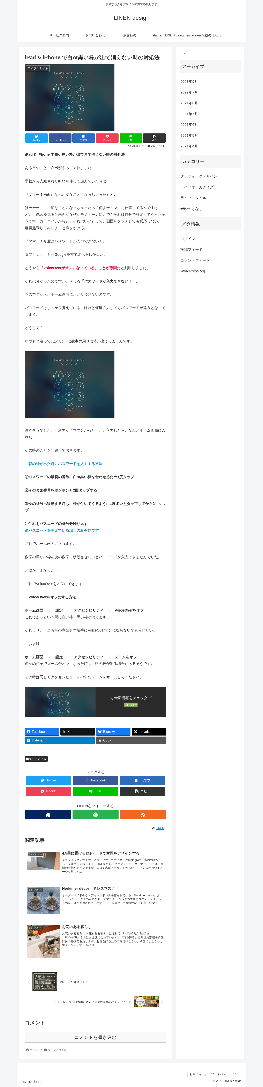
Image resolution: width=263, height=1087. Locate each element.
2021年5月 (189, 135)
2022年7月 (189, 92)
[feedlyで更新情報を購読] (96, 814)
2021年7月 (189, 114)
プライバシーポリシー (225, 1074)
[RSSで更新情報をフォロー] (143, 814)
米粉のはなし (191, 209)
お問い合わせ (198, 1074)
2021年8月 (189, 103)
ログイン (187, 239)
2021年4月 (189, 146)
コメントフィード (195, 260)
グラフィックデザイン (198, 176)
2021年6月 (189, 125)
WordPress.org (192, 271)
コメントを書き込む (95, 1037)
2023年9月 (189, 81)
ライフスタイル (37, 758)
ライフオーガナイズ (197, 187)
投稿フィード (191, 250)
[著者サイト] (48, 814)
